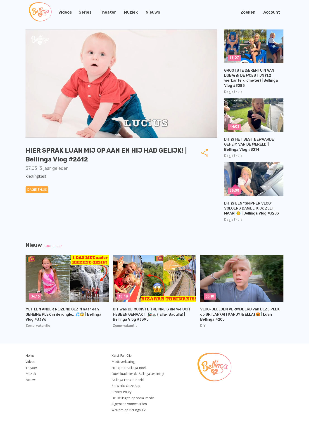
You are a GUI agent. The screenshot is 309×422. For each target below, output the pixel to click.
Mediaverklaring (123, 361)
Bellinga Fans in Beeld (128, 380)
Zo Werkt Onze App (126, 385)
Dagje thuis (37, 189)
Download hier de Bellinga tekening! (138, 373)
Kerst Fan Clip (122, 355)
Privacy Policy (121, 392)
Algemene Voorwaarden (129, 404)
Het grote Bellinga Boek (129, 368)
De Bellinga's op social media (133, 398)
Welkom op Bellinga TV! (129, 410)
